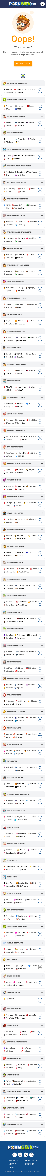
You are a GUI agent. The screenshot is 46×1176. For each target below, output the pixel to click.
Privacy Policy (31, 1160)
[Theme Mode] (14, 1155)
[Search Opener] (42, 4)
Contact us (13, 1160)
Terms (11, 1167)
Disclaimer (29, 1164)
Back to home (24, 63)
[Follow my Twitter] (26, 1155)
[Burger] (2, 4)
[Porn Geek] (22, 3)
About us (13, 1164)
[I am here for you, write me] (20, 1155)
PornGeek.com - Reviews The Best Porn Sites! (25, 1172)
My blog (31, 1154)
